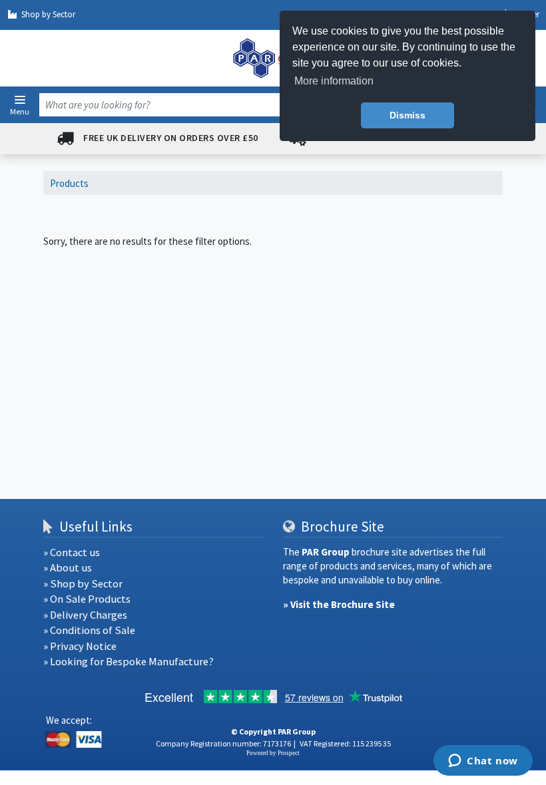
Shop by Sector (48, 14)
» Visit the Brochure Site (339, 604)
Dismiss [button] (407, 115)
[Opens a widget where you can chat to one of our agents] (483, 761)
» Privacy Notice (80, 646)
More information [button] (334, 80)
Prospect (289, 753)
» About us (67, 568)
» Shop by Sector (83, 584)
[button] (20, 99)
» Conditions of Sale (89, 630)
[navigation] (273, 58)
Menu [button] (19, 111)
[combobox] (257, 104)
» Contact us (71, 552)
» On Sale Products (87, 599)
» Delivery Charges (85, 615)
